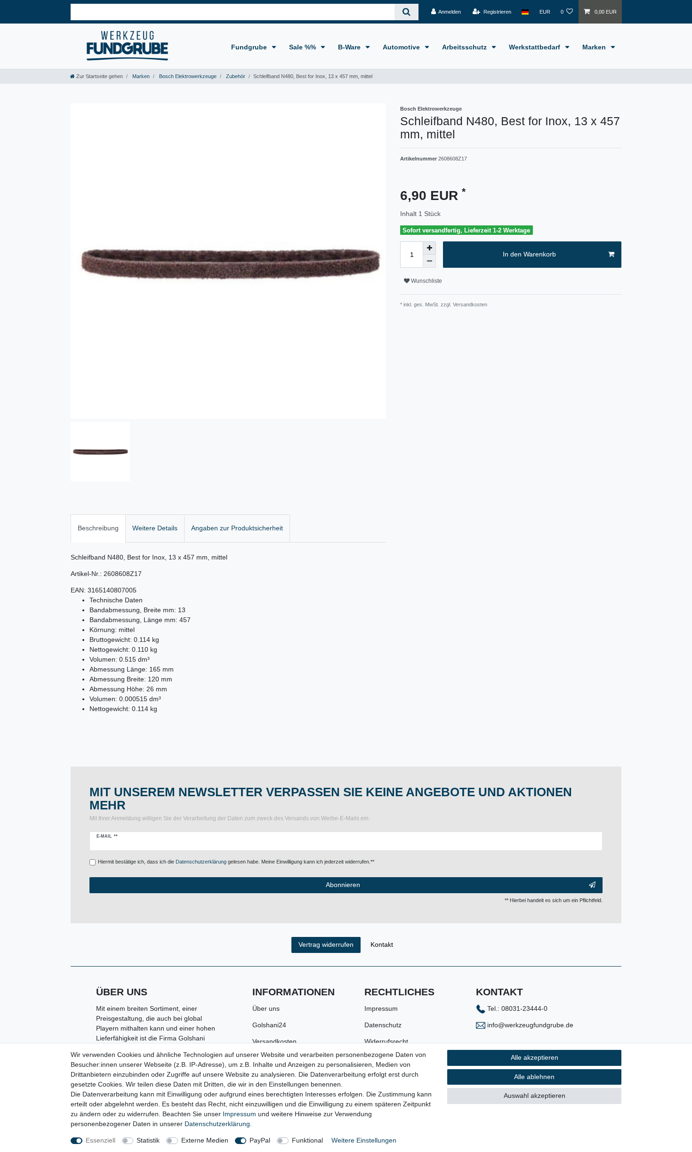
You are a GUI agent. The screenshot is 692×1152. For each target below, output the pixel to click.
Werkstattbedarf (535, 47)
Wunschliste (426, 281)
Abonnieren (343, 884)
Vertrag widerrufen (326, 944)
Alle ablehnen (534, 1076)
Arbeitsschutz (465, 47)
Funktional (307, 1140)
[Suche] (406, 12)
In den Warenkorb (529, 254)
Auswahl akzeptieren (534, 1095)
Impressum (381, 1008)
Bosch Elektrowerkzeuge (187, 76)
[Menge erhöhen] (429, 248)
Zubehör (235, 76)
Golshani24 (269, 1025)
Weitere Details (154, 528)
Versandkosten (274, 1041)
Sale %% (303, 47)
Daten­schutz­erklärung (217, 1124)
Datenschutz (383, 1025)
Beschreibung (98, 528)
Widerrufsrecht (386, 1041)
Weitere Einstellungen (363, 1140)
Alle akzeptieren (534, 1057)
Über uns (266, 1008)
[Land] (525, 12)
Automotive (402, 47)
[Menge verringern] (429, 261)
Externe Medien (204, 1140)
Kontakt (381, 944)
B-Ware (350, 47)
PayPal (259, 1140)
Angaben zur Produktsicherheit (237, 528)
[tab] (98, 528)
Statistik (148, 1140)
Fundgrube (250, 47)
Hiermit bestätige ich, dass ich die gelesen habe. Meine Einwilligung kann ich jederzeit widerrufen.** (236, 861)
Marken (595, 47)
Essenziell (100, 1140)
